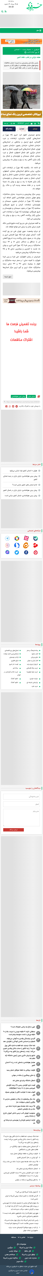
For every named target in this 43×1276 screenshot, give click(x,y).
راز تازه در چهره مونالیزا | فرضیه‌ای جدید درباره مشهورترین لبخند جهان (23, 1229)
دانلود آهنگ (14, 678)
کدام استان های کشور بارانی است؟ (24, 484)
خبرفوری (14, 1266)
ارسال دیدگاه (13, 830)
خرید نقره (35, 686)
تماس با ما (22, 1237)
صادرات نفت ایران (31, 1258)
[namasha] (36, 554)
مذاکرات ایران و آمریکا (10, 1258)
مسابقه (13, 1237)
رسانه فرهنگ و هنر (32, 650)
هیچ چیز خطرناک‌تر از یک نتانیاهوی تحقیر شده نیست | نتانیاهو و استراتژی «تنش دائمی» (20, 1215)
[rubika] (17, 540)
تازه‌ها (38, 1020)
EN (10, 7)
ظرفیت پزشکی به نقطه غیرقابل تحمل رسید (21, 1070)
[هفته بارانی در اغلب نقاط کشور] (16, 406)
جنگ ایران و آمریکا (25, 1247)
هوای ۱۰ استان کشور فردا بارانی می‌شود (23, 470)
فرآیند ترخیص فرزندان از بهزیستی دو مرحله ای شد (19, 1121)
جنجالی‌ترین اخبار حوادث (11, 654)
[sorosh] (17, 547)
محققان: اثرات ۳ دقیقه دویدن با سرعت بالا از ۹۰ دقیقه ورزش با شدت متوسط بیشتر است (19, 1033)
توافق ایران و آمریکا (28, 1254)
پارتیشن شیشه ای (32, 682)
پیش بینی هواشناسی (18, 396)
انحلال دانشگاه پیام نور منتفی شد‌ (24, 1080)
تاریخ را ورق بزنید (32, 664)
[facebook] (6, 406)
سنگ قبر (15, 668)
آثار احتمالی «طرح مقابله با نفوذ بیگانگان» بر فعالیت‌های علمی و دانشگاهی (24, 1148)
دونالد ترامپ (13, 1251)
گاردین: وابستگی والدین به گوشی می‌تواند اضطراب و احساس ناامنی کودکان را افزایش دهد (19, 1040)
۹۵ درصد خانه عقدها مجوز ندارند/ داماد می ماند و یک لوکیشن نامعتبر (20, 1107)
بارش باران (31, 396)
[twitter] (13, 406)
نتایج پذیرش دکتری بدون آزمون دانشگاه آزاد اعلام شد (20, 1057)
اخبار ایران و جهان (32, 660)
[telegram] (7, 540)
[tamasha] (36, 547)
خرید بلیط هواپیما (32, 672)
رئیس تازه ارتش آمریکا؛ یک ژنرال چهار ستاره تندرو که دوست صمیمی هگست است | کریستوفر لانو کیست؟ (21, 1222)
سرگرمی (10, 1247)
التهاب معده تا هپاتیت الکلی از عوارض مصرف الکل (20, 1093)
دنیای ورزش (34, 657)
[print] (35, 123)
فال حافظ (27, 1251)
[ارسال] (31, 123)
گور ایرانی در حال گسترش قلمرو (27, 1157)
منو (38, 30)
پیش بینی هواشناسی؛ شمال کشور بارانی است (21, 495)
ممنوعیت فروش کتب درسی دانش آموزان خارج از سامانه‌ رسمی (19, 1114)
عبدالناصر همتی (10, 1254)
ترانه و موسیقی (14, 657)
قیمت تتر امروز (13, 664)
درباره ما (31, 1237)
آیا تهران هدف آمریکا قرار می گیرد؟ (26, 1192)
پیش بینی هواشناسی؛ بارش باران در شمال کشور (20, 490)
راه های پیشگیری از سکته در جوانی (23, 1075)
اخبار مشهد (35, 654)
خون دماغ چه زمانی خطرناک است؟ (23, 1027)
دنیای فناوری (15, 660)
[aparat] (26, 540)
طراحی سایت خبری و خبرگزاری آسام (17, 1271)
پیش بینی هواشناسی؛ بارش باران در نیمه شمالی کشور (20, 478)
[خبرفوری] (32, 6)
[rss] (5, 11)
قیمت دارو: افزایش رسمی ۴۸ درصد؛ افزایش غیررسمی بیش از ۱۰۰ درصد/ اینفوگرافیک (20, 1086)
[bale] (36, 540)
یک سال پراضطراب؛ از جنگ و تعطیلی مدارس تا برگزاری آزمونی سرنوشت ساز (19, 1100)
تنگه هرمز (20, 1261)
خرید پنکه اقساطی (32, 668)
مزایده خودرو (34, 678)
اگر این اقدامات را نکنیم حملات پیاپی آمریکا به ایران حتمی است (21, 1197)
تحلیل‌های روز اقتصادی (12, 650)
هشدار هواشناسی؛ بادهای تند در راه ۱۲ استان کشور (20, 1064)
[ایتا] (26, 547)
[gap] (7, 554)
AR (12, 7)
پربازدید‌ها (36, 1130)
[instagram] (7, 547)
